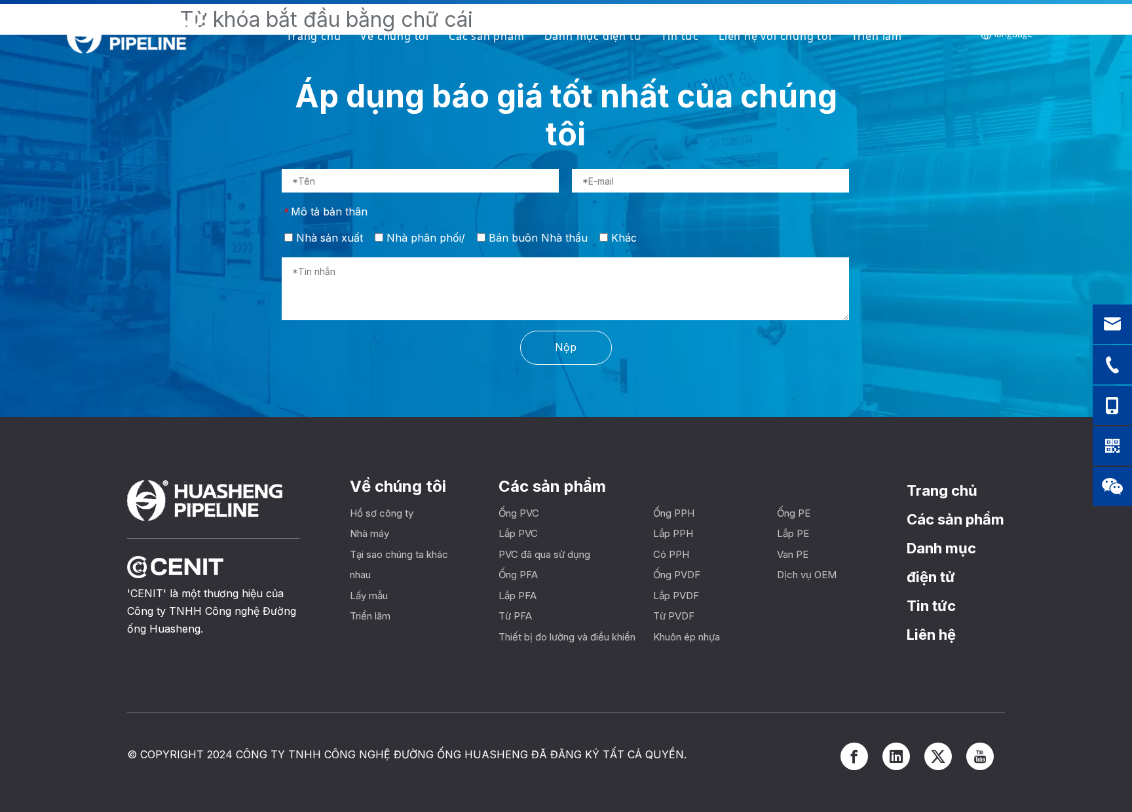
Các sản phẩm (487, 36)
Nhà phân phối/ (424, 237)
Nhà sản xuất (328, 237)
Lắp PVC (518, 533)
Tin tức (680, 36)
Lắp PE (793, 533)
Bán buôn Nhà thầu (536, 237)
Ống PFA (518, 574)
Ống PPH (673, 513)
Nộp (565, 347)
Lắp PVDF (676, 595)
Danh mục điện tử (593, 36)
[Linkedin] (896, 756)
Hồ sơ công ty (381, 513)
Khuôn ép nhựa (686, 637)
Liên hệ (931, 634)
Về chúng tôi (394, 36)
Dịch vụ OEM (807, 574)
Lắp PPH (673, 533)
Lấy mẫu (369, 595)
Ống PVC (519, 513)
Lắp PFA (518, 595)
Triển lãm (877, 36)
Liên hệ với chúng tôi (775, 36)
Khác (622, 237)
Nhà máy (369, 533)
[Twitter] (938, 756)
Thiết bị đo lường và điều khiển (567, 637)
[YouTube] (980, 756)
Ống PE (793, 513)
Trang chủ (313, 36)
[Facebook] (854, 756)
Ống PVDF (676, 574)
